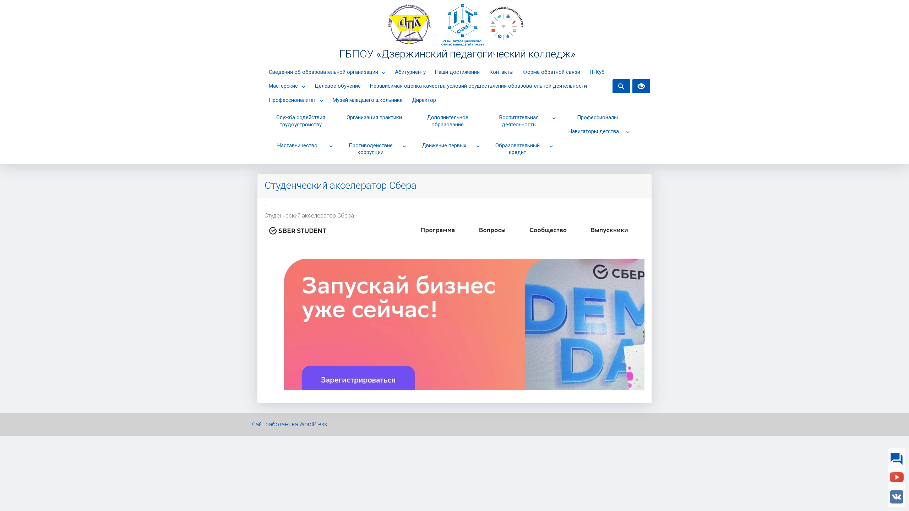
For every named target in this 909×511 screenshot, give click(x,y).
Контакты (501, 72)
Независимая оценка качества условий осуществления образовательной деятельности (478, 86)
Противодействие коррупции (371, 149)
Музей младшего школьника (368, 100)
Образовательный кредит (517, 149)
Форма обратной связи (551, 72)
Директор (424, 100)
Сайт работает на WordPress (289, 424)
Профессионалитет (292, 100)
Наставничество (297, 145)
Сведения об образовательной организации (323, 72)
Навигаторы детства (593, 131)
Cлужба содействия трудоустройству (300, 121)
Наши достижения (457, 72)
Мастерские (283, 86)
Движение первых (444, 145)
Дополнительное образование (447, 121)
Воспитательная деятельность (519, 121)
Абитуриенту (410, 72)
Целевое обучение (338, 86)
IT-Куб (597, 72)
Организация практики (374, 117)
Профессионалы (597, 117)
